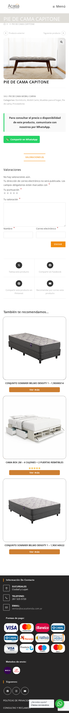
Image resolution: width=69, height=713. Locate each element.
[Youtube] (25, 691)
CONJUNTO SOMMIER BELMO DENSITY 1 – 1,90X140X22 (34, 545)
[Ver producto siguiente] (63, 33)
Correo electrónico (47, 228)
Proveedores (19, 103)
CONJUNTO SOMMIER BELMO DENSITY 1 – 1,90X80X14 (34, 383)
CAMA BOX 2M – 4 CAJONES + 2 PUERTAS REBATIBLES (34, 462)
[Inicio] (5, 24)
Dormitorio (20, 100)
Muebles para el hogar (50, 100)
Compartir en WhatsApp (23, 139)
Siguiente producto (51, 33)
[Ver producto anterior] (6, 33)
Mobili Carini (33, 100)
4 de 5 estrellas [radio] (14, 193)
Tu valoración (12, 199)
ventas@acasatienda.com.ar (27, 608)
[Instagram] (16, 691)
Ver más (35, 389)
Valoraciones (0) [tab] (34, 157)
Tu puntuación (13, 190)
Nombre (9, 228)
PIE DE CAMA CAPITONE (23, 24)
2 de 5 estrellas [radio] (8, 193)
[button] (61, 42)
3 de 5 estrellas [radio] (11, 193)
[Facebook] (7, 691)
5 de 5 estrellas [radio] (17, 193)
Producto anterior (17, 33)
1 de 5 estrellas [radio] (5, 193)
